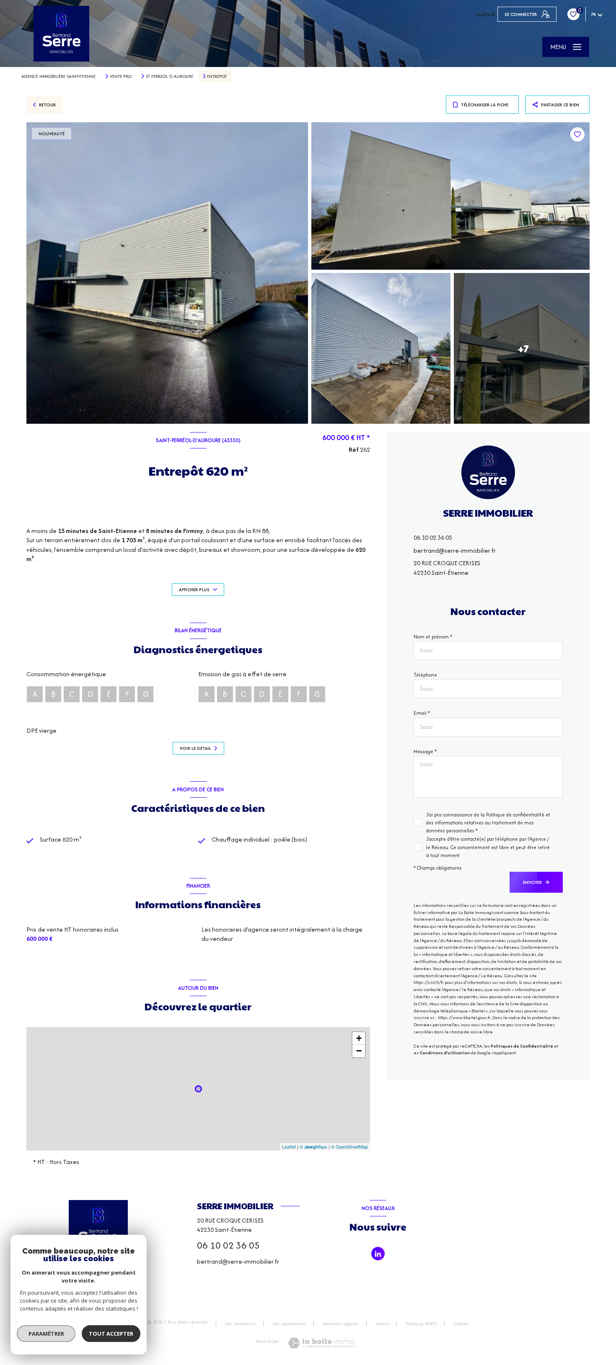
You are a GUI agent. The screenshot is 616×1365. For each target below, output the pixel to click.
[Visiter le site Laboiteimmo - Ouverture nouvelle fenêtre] (321, 1343)
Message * (425, 751)
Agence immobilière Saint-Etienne (58, 76)
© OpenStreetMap (349, 1146)
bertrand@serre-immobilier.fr (455, 550)
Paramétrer (46, 1333)
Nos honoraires (240, 1323)
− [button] (359, 1051)
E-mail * (422, 713)
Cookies (461, 1324)
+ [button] (359, 1038)
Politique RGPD (421, 1323)
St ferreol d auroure (169, 76)
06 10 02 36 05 (433, 537)
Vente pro (121, 76)
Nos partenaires (289, 1323)
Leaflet (289, 1146)
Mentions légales (341, 1323)
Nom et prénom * (433, 636)
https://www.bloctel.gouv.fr (464, 1018)
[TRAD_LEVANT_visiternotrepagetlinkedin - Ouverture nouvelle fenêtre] (378, 1253)
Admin (382, 1323)
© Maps (313, 1146)
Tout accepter (111, 1333)
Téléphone (425, 674)
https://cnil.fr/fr (429, 983)
